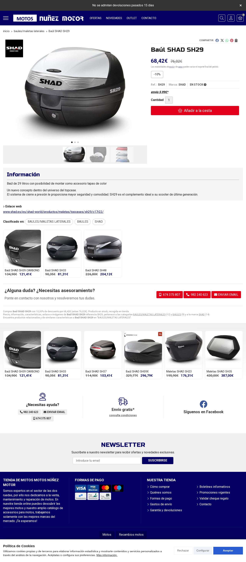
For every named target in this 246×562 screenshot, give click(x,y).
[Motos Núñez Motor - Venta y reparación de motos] (48, 18)
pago (180, 67)
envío (171, 67)
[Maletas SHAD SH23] (183, 350)
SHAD (202, 314)
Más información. (106, 555)
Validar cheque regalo (214, 498)
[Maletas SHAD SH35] (224, 350)
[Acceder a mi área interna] (231, 18)
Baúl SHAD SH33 (55, 270)
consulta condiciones (123, 415)
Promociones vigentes (214, 492)
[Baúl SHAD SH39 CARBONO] (22, 248)
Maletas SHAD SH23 (179, 371)
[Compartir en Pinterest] (231, 40)
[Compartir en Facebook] (217, 40)
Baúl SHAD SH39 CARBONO (22, 270)
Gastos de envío (161, 504)
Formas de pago (161, 498)
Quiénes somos (160, 492)
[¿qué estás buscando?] (221, 18)
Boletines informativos (214, 487)
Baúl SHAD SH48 (96, 270)
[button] (72, 142)
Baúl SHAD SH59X (137, 371)
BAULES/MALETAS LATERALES (149, 314)
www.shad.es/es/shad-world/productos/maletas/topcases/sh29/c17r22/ (53, 212)
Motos (106, 534)
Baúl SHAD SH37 (96, 371)
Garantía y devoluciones (166, 510)
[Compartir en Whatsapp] (227, 40)
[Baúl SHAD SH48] (103, 248)
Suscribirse (157, 460)
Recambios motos (131, 534)
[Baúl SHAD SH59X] (143, 350)
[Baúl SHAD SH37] (103, 350)
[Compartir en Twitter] (222, 40)
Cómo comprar (160, 487)
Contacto (205, 504)
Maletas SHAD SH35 (219, 371)
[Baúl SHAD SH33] (62, 248)
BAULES (177, 314)
